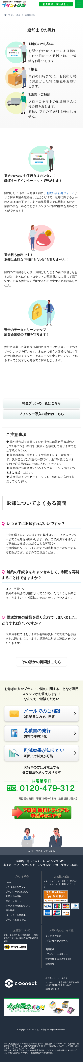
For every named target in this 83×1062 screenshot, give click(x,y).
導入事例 (10, 910)
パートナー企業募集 (16, 915)
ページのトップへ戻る (43, 851)
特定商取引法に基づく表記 (59, 959)
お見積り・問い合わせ (56, 4)
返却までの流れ (13, 896)
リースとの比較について (18, 905)
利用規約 (50, 949)
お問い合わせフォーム (61, 193)
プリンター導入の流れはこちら (41, 414)
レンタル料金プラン (16, 887)
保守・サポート (13, 901)
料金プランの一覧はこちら (41, 403)
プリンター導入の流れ (17, 891)
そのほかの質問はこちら (41, 662)
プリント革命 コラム (16, 920)
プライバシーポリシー (57, 954)
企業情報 (50, 963)
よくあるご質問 (53, 936)
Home (8, 882)
